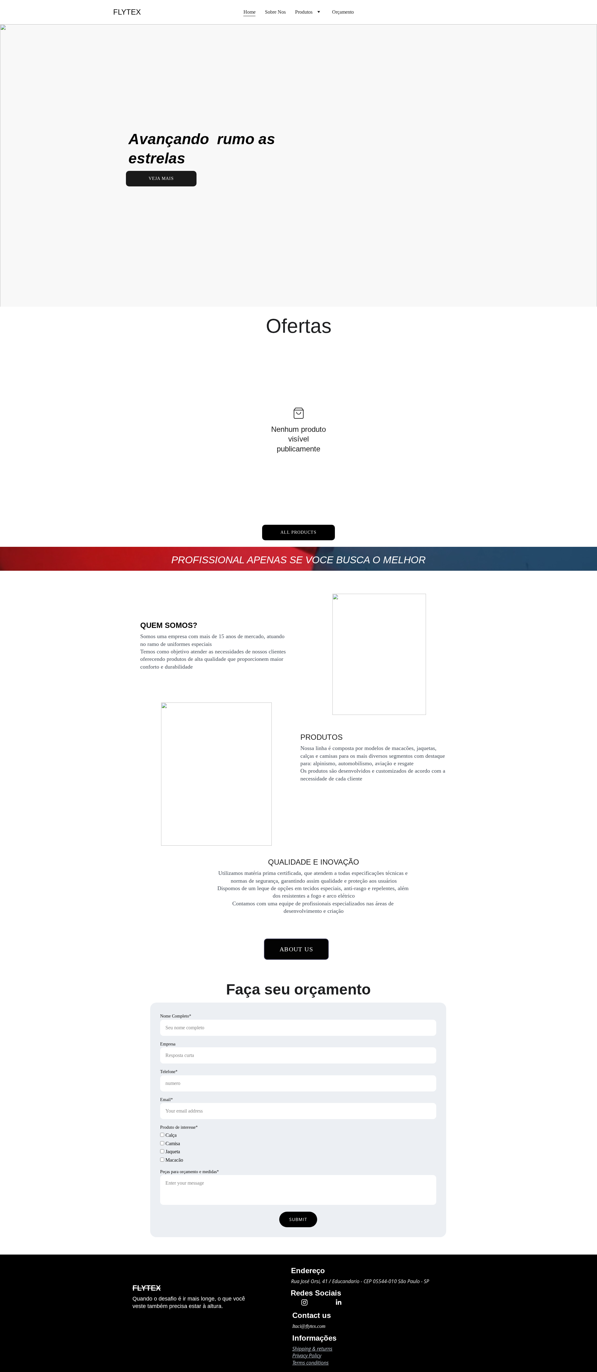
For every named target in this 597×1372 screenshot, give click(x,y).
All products (298, 532)
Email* (166, 1099)
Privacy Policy (306, 1355)
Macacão (173, 1160)
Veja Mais (161, 178)
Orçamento (343, 12)
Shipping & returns (312, 1348)
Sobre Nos (275, 12)
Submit (298, 1219)
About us (296, 949)
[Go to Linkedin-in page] (339, 1302)
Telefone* (169, 1071)
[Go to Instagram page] (307, 1302)
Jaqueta (172, 1151)
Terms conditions (310, 1362)
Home (249, 12)
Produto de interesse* (179, 1127)
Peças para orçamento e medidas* (189, 1171)
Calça (170, 1135)
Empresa (167, 1044)
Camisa (172, 1143)
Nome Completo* (175, 1016)
